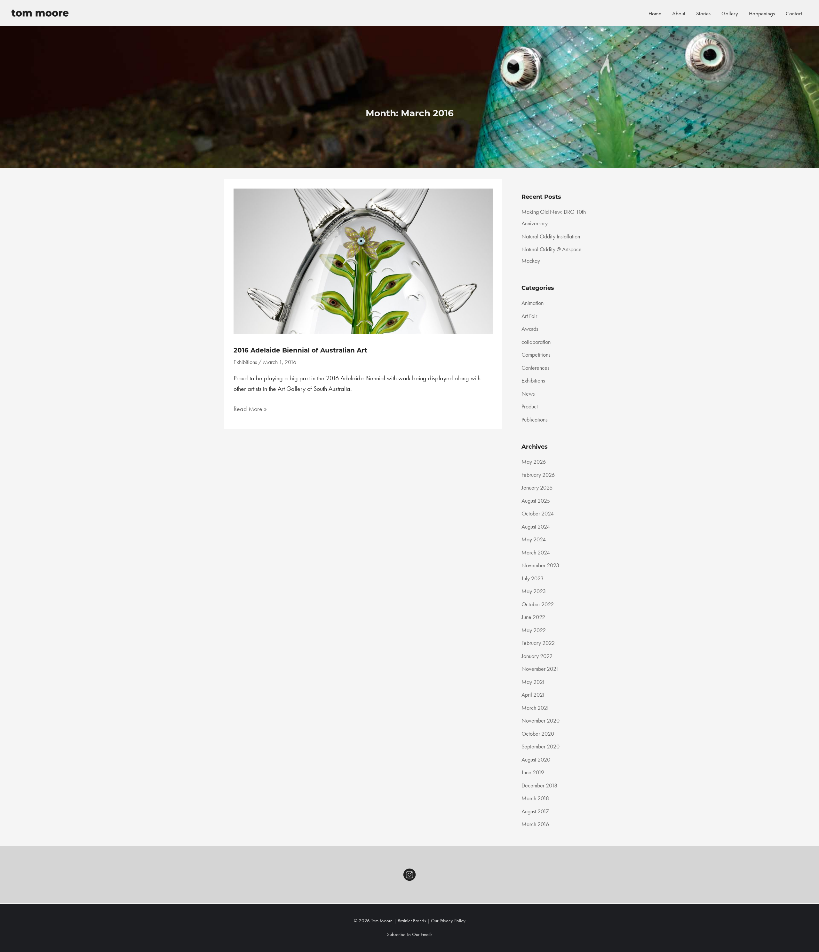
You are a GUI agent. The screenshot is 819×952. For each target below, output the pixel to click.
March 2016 (535, 824)
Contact (794, 13)
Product (529, 406)
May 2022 (533, 630)
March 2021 (535, 707)
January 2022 (537, 656)
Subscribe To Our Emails (409, 934)
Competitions (535, 354)
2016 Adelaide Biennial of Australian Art (300, 350)
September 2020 (540, 746)
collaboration (536, 341)
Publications (534, 419)
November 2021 (540, 668)
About (678, 13)
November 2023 (540, 565)
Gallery (729, 13)
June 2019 (532, 772)
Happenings (762, 13)
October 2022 (537, 604)
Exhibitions (245, 362)
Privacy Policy (452, 920)
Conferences (535, 367)
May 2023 (533, 591)
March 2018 (535, 798)
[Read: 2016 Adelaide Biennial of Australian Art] (363, 260)
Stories (703, 13)
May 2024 (533, 539)
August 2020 (535, 759)
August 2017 (535, 811)
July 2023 (532, 578)
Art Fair (529, 316)
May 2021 (533, 681)
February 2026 (538, 474)
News (528, 393)
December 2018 (539, 785)
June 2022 (533, 617)
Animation (532, 302)
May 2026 (533, 461)
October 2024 (537, 513)
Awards (529, 328)
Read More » (250, 409)
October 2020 (537, 733)
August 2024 (535, 526)
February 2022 (538, 642)
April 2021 (533, 694)
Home (654, 13)
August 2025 (535, 500)
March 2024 (535, 552)
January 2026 (537, 487)
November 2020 (540, 720)
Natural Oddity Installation (550, 236)
